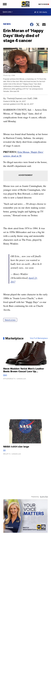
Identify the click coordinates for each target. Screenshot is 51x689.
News (7, 24)
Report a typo (10, 320)
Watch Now (43, 4)
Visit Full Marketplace (39, 338)
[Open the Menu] (4, 4)
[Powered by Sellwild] (44, 497)
